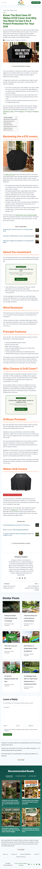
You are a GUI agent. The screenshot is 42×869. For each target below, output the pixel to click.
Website (31, 725)
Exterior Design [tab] (21, 776)
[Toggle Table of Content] (15, 117)
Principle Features (8, 124)
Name (6, 725)
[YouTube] (39, 864)
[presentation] (11, 607)
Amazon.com (14, 509)
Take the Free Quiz (20, 279)
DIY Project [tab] (32, 776)
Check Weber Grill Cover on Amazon (12, 494)
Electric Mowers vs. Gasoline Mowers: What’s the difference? (30, 648)
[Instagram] (34, 864)
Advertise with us (21, 856)
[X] (31, 864)
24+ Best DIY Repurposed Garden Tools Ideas (11, 678)
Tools (4, 12)
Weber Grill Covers (8, 130)
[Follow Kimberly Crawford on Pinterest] (25, 578)
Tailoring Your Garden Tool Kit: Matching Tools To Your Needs (10, 618)
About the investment (9, 121)
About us (5, 854)
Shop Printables (36, 2)
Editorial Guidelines (25, 854)
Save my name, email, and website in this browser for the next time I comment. (20, 730)
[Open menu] (2, 2)
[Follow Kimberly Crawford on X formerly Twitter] (17, 578)
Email (18, 725)
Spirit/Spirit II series (8, 111)
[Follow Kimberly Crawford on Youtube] (20, 578)
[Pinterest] (37, 864)
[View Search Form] (5, 2)
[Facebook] (29, 864)
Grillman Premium (8, 128)
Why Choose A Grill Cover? (10, 126)
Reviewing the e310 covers (10, 119)
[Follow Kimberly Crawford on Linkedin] (22, 578)
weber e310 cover (10, 174)
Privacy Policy (18, 863)
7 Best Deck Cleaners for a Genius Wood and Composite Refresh (30, 618)
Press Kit (36, 854)
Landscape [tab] (9, 776)
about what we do (9, 845)
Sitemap (21, 865)
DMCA (25, 863)
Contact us (14, 854)
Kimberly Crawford (10, 40)
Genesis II (21, 111)
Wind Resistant (7, 123)
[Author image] (3, 40)
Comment (7, 707)
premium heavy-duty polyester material (26, 215)
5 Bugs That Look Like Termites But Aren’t (9, 586)
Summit (29, 111)
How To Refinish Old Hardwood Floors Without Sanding (32, 587)
